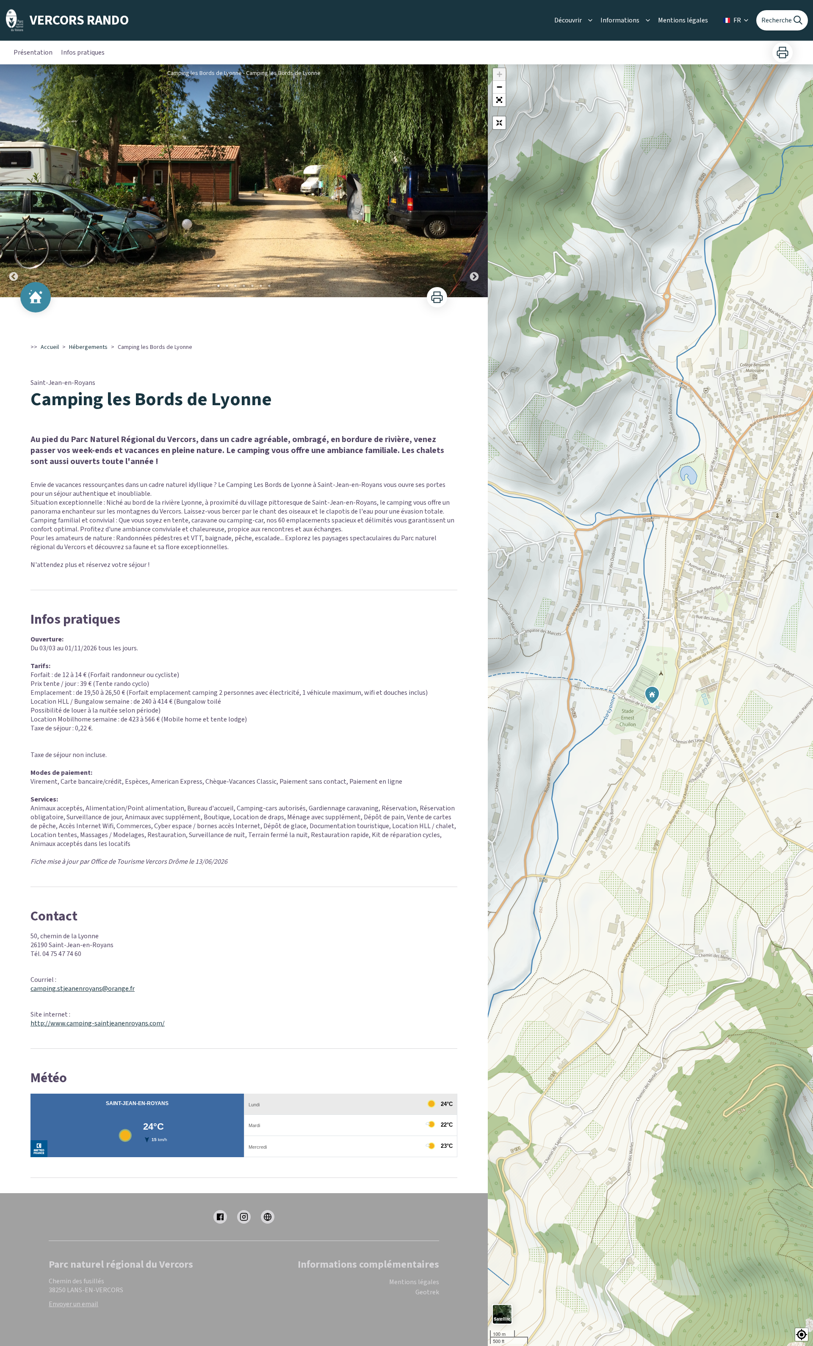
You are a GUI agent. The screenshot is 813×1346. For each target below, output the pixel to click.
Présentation (33, 52)
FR (737, 20)
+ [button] (499, 74)
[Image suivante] (474, 180)
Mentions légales (683, 20)
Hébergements (88, 347)
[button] (499, 100)
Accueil (50, 347)
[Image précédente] (13, 180)
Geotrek (427, 1292)
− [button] (499, 87)
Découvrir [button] (568, 20)
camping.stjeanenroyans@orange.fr (82, 988)
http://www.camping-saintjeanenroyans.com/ (97, 1023)
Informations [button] (619, 20)
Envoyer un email (73, 1304)
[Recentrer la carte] (499, 122)
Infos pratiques (83, 52)
